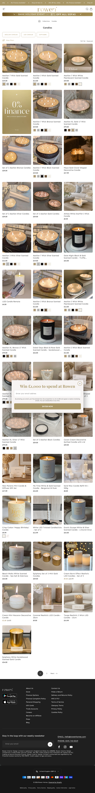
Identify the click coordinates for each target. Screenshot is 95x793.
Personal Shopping (33, 702)
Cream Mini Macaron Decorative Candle (16, 616)
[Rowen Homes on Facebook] (59, 747)
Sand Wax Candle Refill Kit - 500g (76, 487)
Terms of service (41, 788)
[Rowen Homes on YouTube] (71, 747)
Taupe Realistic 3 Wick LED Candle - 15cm (76, 616)
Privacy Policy (56, 709)
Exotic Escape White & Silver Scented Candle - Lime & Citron (78, 528)
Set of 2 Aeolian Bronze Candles (16, 168)
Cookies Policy (56, 712)
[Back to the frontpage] (39, 21)
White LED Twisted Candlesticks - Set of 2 (47, 528)
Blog (28, 723)
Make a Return (57, 692)
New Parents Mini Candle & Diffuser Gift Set (14, 487)
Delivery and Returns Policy (61, 695)
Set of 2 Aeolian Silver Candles (15, 214)
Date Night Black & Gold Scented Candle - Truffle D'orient (75, 256)
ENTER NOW (47, 406)
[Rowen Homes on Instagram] (65, 747)
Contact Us (55, 688)
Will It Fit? (55, 699)
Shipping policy (51, 788)
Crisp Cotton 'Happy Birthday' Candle (15, 528)
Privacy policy (32, 788)
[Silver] (7, 84)
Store (28, 692)
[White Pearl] (18, 84)
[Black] (11, 84)
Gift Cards (30, 705)
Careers (29, 712)
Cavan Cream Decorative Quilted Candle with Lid (75, 441)
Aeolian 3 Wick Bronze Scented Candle (46, 302)
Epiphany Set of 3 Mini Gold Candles (45, 574)
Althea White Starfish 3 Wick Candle (76, 215)
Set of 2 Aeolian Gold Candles (46, 214)
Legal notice (72, 788)
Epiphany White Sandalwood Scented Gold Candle (15, 658)
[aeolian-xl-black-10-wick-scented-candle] (65, 130)
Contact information (61, 788)
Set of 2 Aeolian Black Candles (46, 440)
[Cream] (4, 536)
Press (28, 719)
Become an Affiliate (33, 716)
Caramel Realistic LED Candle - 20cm (47, 616)
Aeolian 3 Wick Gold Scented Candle (45, 76)
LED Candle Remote (11, 301)
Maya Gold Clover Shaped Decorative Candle (75, 169)
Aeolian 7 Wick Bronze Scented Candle (46, 123)
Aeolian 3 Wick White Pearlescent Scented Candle (76, 302)
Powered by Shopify (55, 782)
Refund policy (23, 788)
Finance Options (32, 695)
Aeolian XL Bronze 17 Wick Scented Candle (14, 349)
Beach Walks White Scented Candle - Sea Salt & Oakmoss (15, 574)
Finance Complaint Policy (36, 699)
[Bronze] (15, 84)
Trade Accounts (32, 709)
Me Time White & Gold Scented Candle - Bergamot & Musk (46, 487)
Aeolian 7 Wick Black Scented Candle (46, 169)
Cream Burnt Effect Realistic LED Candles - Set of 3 (76, 574)
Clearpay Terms (57, 705)
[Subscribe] (50, 744)
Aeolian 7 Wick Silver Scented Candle (46, 256)
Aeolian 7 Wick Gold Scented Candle (15, 76)
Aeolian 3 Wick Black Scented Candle (77, 349)
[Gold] (4, 84)
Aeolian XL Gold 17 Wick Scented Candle (75, 123)
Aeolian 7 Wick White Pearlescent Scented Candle (76, 76)
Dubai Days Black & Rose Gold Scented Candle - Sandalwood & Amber (47, 349)
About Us (29, 688)
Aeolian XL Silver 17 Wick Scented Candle (13, 441)
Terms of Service (57, 702)
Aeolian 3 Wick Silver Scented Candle (15, 256)
